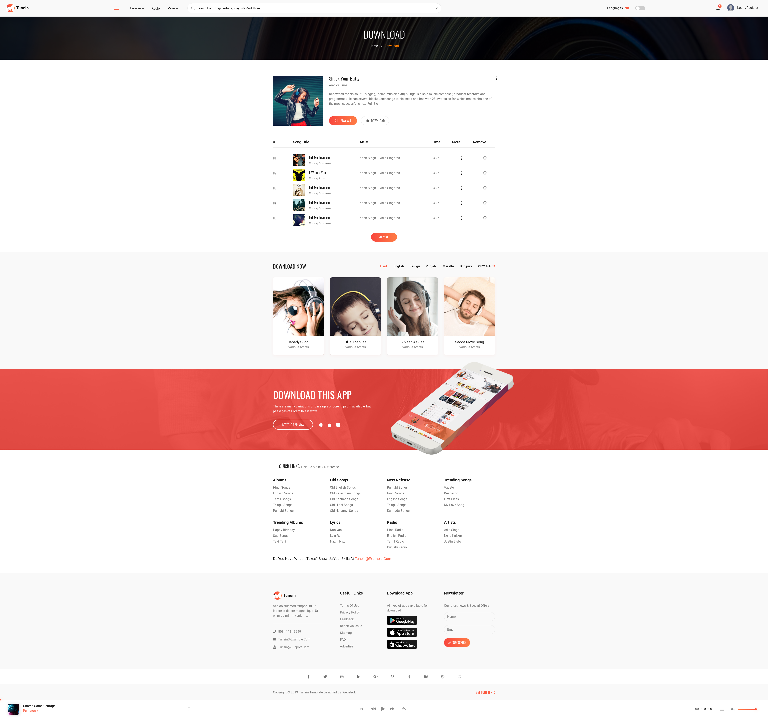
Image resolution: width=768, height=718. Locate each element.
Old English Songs (343, 487)
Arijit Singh (451, 530)
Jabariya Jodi (298, 342)
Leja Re (335, 536)
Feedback (347, 619)
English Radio (396, 536)
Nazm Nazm (339, 541)
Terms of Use (349, 605)
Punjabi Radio (397, 547)
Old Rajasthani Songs (345, 493)
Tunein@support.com (293, 647)
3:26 (436, 158)
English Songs (283, 493)
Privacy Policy (350, 612)
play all (345, 120)
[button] (361, 708)
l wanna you (317, 172)
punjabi (431, 266)
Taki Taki (279, 541)
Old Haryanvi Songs (344, 511)
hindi (384, 266)
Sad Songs (280, 536)
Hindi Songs (281, 487)
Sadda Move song (469, 342)
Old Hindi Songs (341, 505)
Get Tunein (483, 692)
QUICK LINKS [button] (309, 466)
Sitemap (346, 633)
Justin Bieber (453, 541)
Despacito (451, 493)
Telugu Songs (282, 505)
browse (135, 8)
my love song (454, 505)
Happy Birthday (284, 530)
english (399, 266)
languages (615, 8)
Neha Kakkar (453, 536)
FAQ (343, 639)
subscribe (459, 642)
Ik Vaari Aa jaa (412, 342)
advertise (346, 646)
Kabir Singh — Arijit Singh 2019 (381, 158)
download (377, 120)
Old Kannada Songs (344, 499)
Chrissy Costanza (320, 163)
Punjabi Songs (283, 511)
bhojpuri (466, 266)
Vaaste (449, 487)
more (171, 8)
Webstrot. (349, 692)
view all (384, 237)
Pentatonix (30, 711)
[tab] (384, 466)
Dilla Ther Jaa (355, 342)
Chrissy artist (317, 178)
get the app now (293, 424)
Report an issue (351, 626)
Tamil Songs (282, 499)
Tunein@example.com (373, 559)
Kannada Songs (398, 511)
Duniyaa (336, 530)
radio (156, 8)
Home (373, 46)
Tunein (304, 692)
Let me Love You (320, 157)
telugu (415, 266)
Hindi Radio (395, 530)
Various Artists (298, 347)
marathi (448, 266)
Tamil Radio (395, 541)
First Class (451, 499)
